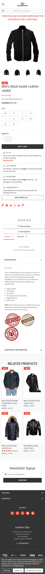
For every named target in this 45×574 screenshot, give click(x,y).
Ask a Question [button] (25, 232)
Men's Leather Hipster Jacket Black (32, 402)
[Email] (7, 205)
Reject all (18, 570)
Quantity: (5, 134)
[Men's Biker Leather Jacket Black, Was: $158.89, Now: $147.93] (33, 427)
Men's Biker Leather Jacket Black (31, 447)
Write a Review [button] (25, 226)
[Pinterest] (23, 205)
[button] (22, 260)
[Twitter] (15, 205)
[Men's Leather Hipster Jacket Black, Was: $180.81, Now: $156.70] (33, 382)
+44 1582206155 (23, 543)
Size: (3, 108)
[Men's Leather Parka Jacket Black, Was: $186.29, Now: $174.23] (11, 427)
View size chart (8, 160)
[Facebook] (3, 205)
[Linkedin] (19, 205)
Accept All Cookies (33, 570)
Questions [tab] (20, 236)
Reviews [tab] (7, 236)
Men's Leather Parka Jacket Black (9, 447)
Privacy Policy (18, 566)
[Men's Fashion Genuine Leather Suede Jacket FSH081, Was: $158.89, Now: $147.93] (11, 382)
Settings (6, 570)
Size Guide (8, 268)
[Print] (11, 205)
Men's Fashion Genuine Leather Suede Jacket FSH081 (10, 403)
